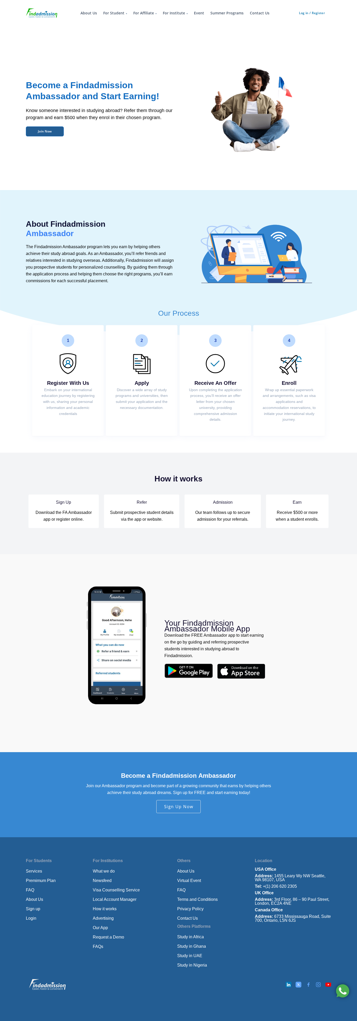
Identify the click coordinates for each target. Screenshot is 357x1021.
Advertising (103, 918)
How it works (105, 909)
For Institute (174, 12)
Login (31, 918)
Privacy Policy (190, 909)
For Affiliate (143, 12)
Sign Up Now (178, 806)
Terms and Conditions (197, 899)
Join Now (45, 131)
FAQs (98, 946)
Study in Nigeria (192, 965)
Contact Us (259, 12)
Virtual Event (189, 880)
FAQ (30, 890)
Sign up (33, 909)
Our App (100, 927)
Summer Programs (227, 12)
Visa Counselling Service (116, 890)
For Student (113, 12)
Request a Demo (108, 937)
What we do (104, 871)
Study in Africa (190, 937)
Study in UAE (189, 955)
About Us (88, 12)
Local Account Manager (114, 899)
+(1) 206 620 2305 (276, 886)
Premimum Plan (41, 880)
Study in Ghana (191, 946)
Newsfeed (102, 880)
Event (199, 12)
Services (34, 871)
